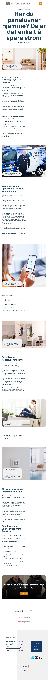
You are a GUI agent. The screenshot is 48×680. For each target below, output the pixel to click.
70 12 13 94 (9, 651)
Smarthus (20, 9)
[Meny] (40, 3)
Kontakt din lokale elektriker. (24, 588)
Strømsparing (27, 9)
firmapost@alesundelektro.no (11, 648)
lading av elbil (9, 506)
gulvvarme (21, 206)
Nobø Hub (7, 205)
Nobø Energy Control (20, 205)
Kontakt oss (24, 593)
